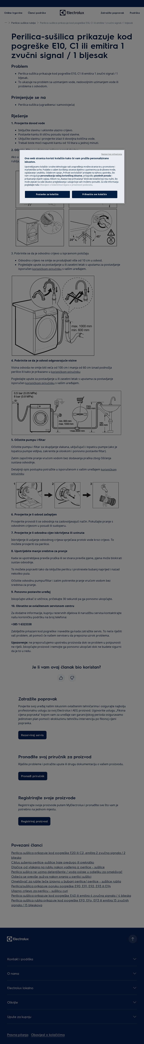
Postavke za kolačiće (47, 194)
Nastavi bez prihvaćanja (111, 154)
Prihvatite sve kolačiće (94, 194)
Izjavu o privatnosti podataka (78, 185)
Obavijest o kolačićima (51, 185)
